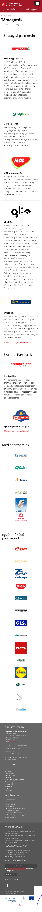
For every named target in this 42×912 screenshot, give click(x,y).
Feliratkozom (10, 874)
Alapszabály (8, 786)
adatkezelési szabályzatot (17, 869)
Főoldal (3, 15)
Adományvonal (10, 804)
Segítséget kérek (10, 775)
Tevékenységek (10, 773)
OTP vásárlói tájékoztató (12, 811)
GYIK (6, 788)
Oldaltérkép (8, 790)
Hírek (6, 769)
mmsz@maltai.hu (14, 742)
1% (6, 802)
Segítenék (8, 777)
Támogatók (8, 771)
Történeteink (9, 784)
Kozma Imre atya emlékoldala (14, 780)
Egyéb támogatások (11, 806)
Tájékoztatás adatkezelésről (13, 813)
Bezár (21, 905)
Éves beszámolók (10, 800)
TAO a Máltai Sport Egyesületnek (15, 808)
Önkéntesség (9, 782)
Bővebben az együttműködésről (17, 342)
